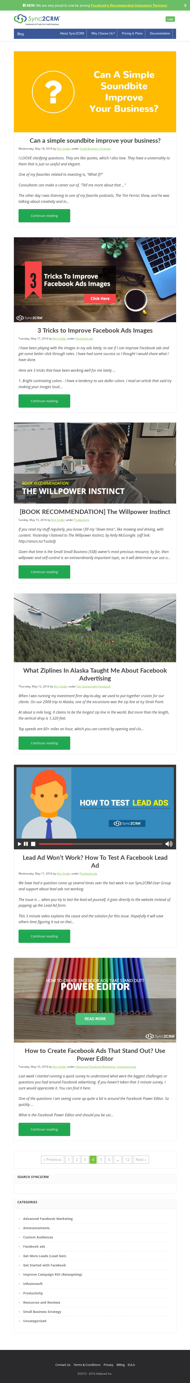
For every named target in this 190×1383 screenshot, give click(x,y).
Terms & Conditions (87, 1365)
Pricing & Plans (132, 33)
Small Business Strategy (95, 149)
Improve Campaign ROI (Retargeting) (52, 1274)
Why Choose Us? (103, 33)
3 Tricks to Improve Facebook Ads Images (95, 331)
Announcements (36, 1228)
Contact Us (62, 1365)
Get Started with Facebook (94, 686)
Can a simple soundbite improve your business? (95, 141)
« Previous (53, 1159)
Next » (141, 1159)
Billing (121, 1365)
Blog (20, 33)
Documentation (160, 33)
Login (170, 19)
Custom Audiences (38, 1237)
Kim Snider (64, 149)
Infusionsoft (33, 1283)
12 (127, 1159)
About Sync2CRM (72, 33)
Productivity (81, 520)
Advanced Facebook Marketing (95, 1067)
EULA (131, 1365)
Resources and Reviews (41, 1302)
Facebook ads (84, 338)
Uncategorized (126, 1067)
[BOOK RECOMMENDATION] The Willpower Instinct (95, 512)
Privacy (109, 1365)
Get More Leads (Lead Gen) (44, 1256)
